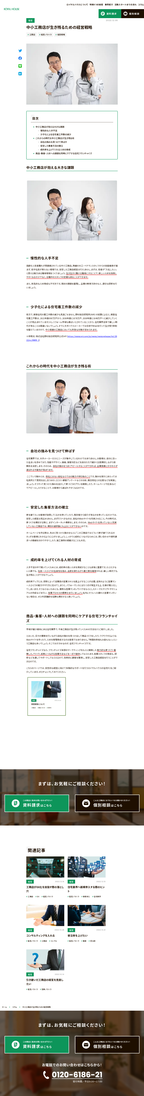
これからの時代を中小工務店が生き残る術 (55, 138)
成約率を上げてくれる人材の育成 (55, 149)
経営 (30, 20)
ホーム (4, 1007)
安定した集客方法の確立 (51, 145)
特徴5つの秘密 (96, 4)
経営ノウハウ (46, 34)
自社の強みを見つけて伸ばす (53, 141)
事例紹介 (109, 4)
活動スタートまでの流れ (126, 4)
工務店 (32, 34)
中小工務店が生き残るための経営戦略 (36, 1007)
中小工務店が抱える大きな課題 (50, 126)
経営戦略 (61, 34)
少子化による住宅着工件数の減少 (55, 134)
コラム (141, 4)
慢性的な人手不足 (48, 130)
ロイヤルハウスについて (77, 4)
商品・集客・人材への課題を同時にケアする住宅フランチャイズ (64, 153)
